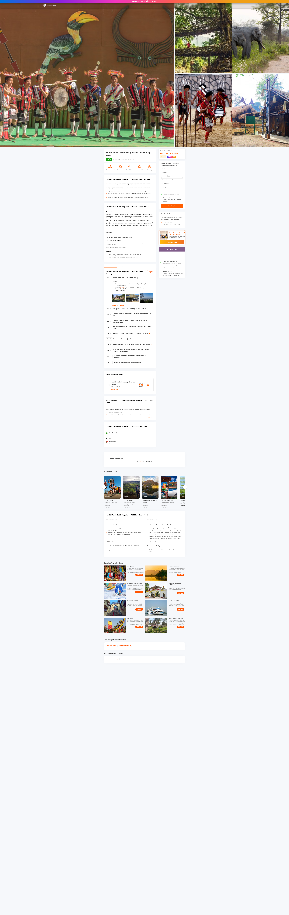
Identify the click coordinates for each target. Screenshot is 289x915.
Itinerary (110, 265)
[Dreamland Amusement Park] (115, 591)
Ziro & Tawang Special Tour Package (150, 501)
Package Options (123, 265)
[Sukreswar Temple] (115, 608)
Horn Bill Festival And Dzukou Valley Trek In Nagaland (129, 501)
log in (141, 461)
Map (136, 265)
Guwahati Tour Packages (113, 659)
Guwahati (111, 432)
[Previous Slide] (104, 487)
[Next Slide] (185, 487)
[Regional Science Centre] (156, 625)
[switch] (130, 278)
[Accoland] (115, 625)
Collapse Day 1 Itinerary (118, 305)
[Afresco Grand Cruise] (156, 608)
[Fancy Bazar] (115, 573)
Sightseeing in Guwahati (125, 645)
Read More (150, 259)
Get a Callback (172, 242)
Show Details (114, 389)
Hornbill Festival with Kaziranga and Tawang (168, 501)
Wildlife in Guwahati (112, 645)
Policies (149, 265)
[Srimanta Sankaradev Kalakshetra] (156, 591)
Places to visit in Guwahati (127, 659)
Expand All (151, 272)
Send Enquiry (172, 205)
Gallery (286, 10)
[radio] (129, 385)
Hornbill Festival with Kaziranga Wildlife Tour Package (111, 501)
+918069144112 (168, 222)
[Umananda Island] (156, 573)
